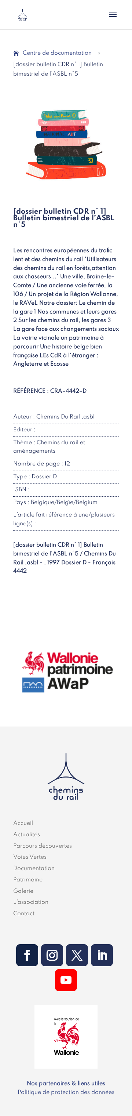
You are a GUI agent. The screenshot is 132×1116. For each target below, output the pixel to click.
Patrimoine (28, 880)
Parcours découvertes (42, 846)
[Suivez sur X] (77, 955)
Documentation (34, 869)
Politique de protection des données (66, 1092)
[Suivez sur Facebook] (27, 955)
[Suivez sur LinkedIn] (102, 955)
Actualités (26, 835)
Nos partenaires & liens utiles (66, 1084)
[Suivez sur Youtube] (66, 980)
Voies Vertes (30, 857)
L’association (30, 902)
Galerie (23, 891)
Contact (23, 914)
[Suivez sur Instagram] (52, 955)
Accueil (23, 823)
